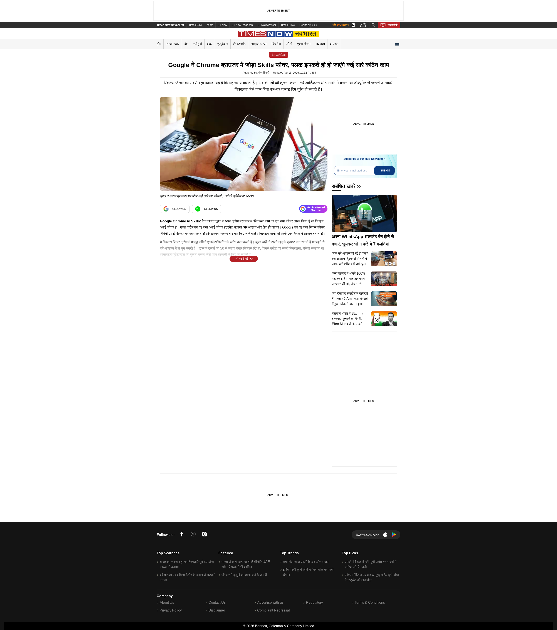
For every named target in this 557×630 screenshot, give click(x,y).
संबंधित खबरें (344, 186)
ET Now (222, 25)
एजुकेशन (222, 44)
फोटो (289, 44)
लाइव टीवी (393, 25)
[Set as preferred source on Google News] (313, 209)
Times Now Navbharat (170, 25)
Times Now (195, 25)
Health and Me (308, 25)
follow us (178, 208)
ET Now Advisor (266, 25)
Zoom (209, 25)
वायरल (334, 44)
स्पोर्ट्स (197, 44)
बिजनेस (276, 44)
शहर (209, 44)
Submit (385, 170)
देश (186, 44)
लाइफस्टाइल (259, 44)
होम (159, 44)
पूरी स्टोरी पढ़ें (241, 258)
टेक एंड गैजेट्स (278, 54)
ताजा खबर (172, 44)
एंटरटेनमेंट (239, 44)
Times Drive (288, 25)
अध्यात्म (320, 44)
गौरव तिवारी (263, 72)
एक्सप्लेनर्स (303, 44)
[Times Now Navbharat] (278, 34)
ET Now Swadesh (242, 25)
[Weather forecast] (363, 25)
